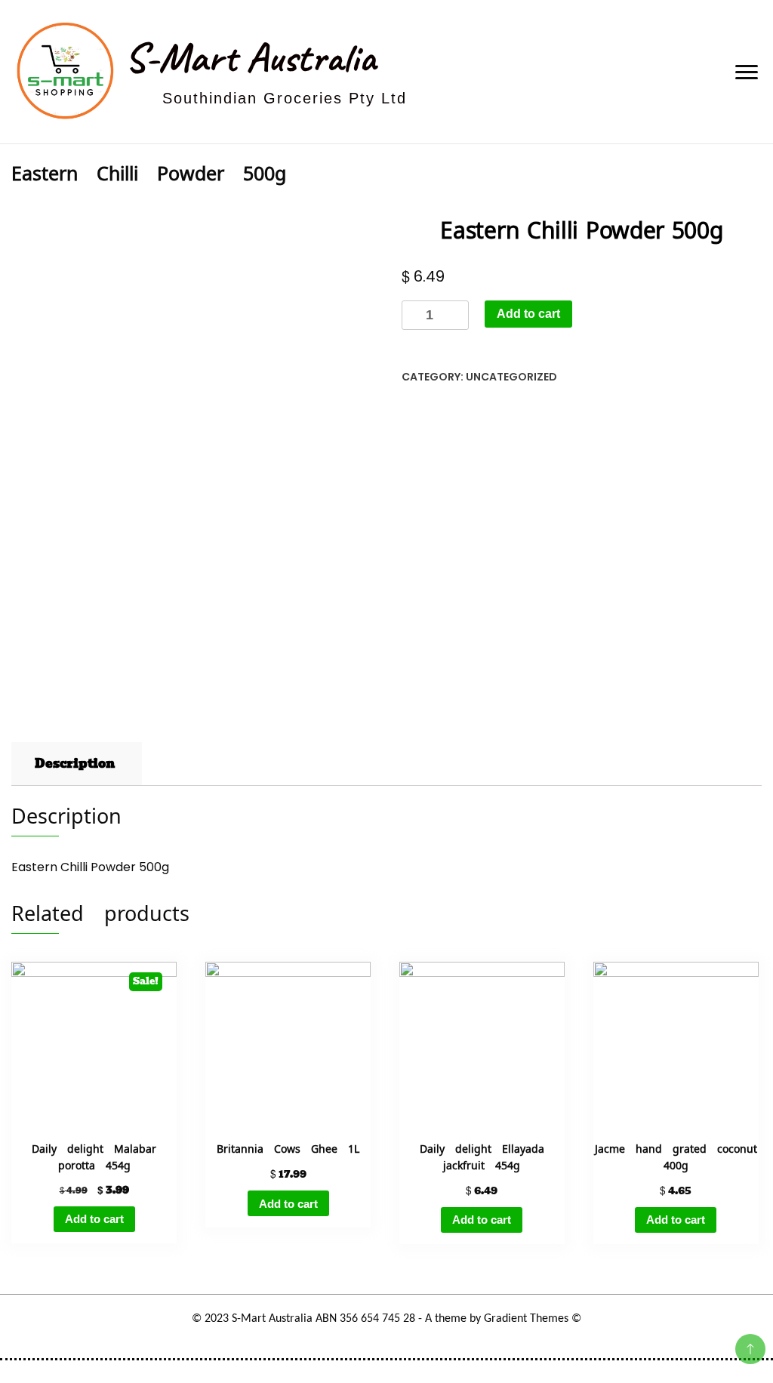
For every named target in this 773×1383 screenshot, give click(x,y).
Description (75, 763)
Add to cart (528, 313)
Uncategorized (511, 376)
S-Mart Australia (250, 57)
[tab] (75, 764)
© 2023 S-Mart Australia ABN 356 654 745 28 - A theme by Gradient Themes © (386, 1319)
